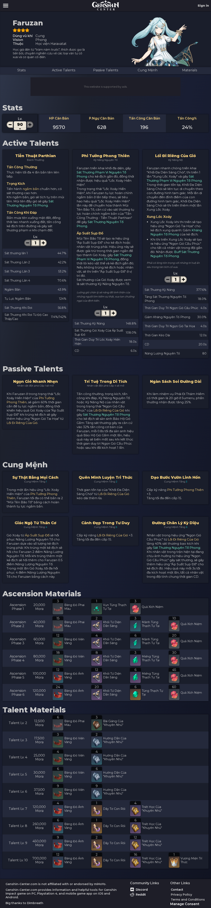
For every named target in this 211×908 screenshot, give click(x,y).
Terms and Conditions (188, 899)
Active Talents (63, 70)
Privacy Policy (181, 894)
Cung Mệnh (147, 70)
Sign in (203, 5)
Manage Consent (184, 904)
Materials (189, 70)
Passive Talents (105, 70)
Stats (21, 70)
